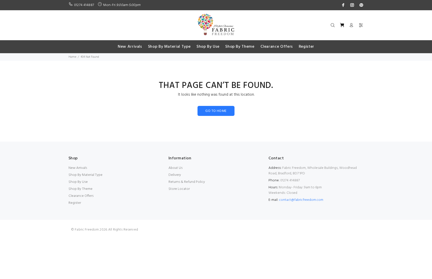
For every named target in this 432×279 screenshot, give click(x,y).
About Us (175, 168)
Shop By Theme (80, 189)
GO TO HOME (215, 111)
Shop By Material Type (85, 175)
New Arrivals (77, 168)
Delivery (174, 175)
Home (72, 56)
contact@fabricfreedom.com (301, 200)
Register (74, 203)
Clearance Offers (81, 196)
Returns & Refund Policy (186, 182)
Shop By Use (78, 182)
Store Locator (179, 189)
